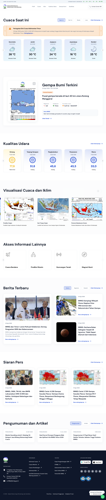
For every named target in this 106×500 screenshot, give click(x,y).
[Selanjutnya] (102, 50)
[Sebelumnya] (3, 50)
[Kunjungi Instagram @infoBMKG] (92, 471)
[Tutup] (103, 492)
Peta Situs (49, 494)
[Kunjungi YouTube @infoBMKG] (81, 471)
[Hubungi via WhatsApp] (103, 497)
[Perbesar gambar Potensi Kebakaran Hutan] (100, 199)
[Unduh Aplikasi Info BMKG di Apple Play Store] (97, 462)
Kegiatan (76, 288)
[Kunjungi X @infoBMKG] (89, 471)
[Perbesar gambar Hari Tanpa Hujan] (66, 199)
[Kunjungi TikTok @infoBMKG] (96, 471)
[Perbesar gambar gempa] (34, 83)
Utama (67, 288)
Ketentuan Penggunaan (58, 494)
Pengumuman (75, 423)
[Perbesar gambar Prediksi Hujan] (32, 199)
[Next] (101, 31)
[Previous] (5, 31)
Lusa (86, 20)
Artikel (86, 423)
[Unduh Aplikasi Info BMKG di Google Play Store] (85, 462)
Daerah (86, 288)
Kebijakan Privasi (69, 494)
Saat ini (61, 20)
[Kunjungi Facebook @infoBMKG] (85, 471)
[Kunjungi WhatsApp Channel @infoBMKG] (100, 471)
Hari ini (70, 20)
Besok (78, 20)
